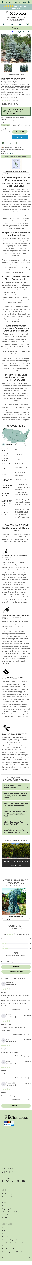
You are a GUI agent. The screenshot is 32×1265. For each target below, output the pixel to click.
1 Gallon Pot (5, 125)
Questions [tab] (14, 962)
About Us (5, 1200)
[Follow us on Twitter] (7, 1181)
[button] (16, 100)
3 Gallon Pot (15, 125)
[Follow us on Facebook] (2, 1181)
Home (3, 32)
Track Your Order (9, 1197)
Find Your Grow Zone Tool (12, 1243)
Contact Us (6, 1206)
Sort (15, 978)
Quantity (4, 129)
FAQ (3, 1231)
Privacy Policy (8, 1217)
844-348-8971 (9, 1172)
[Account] (20, 24)
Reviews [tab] (5, 962)
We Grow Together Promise (13, 1194)
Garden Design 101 (10, 1246)
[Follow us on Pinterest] (18, 1181)
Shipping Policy (8, 1209)
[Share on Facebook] (7, 153)
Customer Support (9, 1240)
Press (4, 1234)
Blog (4, 1228)
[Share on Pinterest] (12, 153)
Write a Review (20, 972)
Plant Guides (7, 1237)
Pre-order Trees (11, 32)
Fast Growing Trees (10, 1249)
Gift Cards (6, 1203)
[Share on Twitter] (10, 153)
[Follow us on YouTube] (23, 1181)
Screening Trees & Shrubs (12, 1252)
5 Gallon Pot (25, 125)
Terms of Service (9, 1215)
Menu (17, 28)
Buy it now (20, 137)
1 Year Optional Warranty (12, 1212)
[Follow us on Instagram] (13, 1181)
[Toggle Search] (12, 24)
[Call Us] (4, 24)
